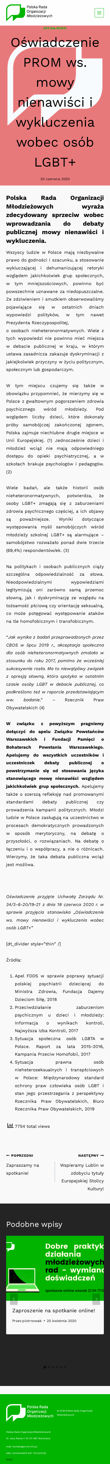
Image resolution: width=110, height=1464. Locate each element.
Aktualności (55, 28)
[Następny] (96, 1299)
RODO (9, 1459)
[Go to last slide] (14, 1299)
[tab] (44, 1367)
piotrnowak (32, 1321)
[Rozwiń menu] (99, 12)
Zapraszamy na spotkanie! (22, 1164)
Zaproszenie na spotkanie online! (53, 1310)
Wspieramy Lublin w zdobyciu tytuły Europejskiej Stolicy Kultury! (82, 1172)
